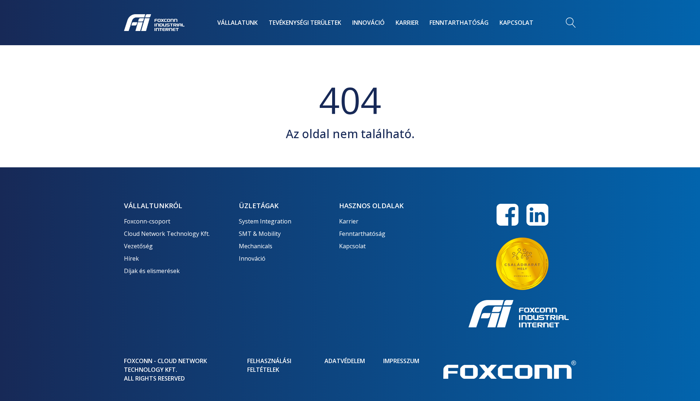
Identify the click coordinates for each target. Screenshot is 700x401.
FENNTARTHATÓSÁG (459, 23)
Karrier (348, 221)
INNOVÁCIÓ (368, 23)
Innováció (252, 258)
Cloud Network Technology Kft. (167, 234)
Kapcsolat (352, 246)
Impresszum (401, 361)
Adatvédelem (344, 361)
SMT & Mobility (260, 234)
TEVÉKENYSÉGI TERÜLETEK (305, 23)
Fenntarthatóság (362, 234)
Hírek (131, 258)
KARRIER (407, 23)
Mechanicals (255, 246)
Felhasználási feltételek (269, 365)
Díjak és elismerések (152, 271)
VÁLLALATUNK (237, 23)
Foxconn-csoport (147, 221)
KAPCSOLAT (516, 23)
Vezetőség (138, 246)
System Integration (265, 221)
